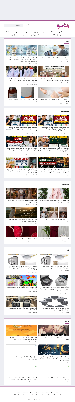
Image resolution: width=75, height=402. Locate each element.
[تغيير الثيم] (27, 25)
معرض (55, 221)
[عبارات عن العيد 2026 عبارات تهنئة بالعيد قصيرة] (21, 354)
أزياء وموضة (60, 202)
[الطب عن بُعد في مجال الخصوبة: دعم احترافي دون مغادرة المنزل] (53, 54)
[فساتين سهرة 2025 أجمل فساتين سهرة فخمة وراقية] (21, 234)
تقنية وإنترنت (60, 133)
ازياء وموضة (65, 184)
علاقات (61, 341)
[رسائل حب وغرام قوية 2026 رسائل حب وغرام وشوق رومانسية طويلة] (53, 334)
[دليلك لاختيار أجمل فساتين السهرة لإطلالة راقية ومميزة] (53, 234)
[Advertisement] (37, 10)
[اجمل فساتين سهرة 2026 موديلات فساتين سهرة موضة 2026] (53, 196)
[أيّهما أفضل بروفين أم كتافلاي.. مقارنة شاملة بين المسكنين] (21, 96)
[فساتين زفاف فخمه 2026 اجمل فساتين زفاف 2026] (53, 216)
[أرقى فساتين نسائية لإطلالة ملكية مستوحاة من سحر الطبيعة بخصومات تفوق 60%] (21, 196)
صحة (67, 41)
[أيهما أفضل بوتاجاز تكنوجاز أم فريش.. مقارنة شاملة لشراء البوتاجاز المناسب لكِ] (21, 304)
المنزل (67, 250)
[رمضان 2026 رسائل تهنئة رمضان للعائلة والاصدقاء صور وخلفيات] (53, 374)
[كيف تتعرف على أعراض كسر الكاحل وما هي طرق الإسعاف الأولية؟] (53, 96)
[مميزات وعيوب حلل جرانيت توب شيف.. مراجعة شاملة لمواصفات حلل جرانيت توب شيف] (53, 304)
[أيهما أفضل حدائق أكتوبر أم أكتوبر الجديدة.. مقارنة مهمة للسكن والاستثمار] (21, 284)
